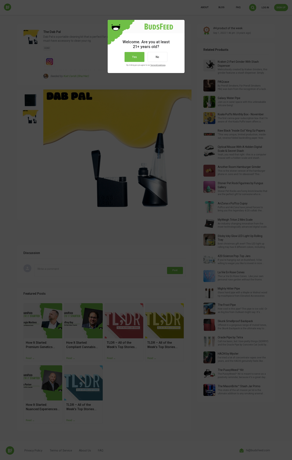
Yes (134, 57)
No (157, 57)
